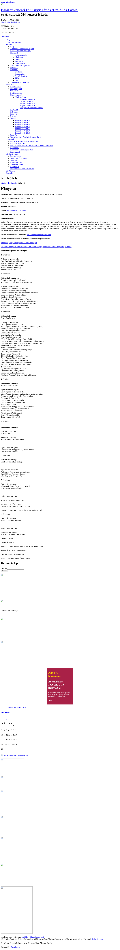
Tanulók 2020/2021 (22, 122)
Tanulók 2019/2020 (22, 125)
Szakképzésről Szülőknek (19, 82)
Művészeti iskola (12, 154)
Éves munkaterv (16, 162)
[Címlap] (2, 4)
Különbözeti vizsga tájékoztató (21, 150)
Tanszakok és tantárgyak (19, 158)
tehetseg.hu (19, 61)
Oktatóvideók (20, 63)
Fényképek (14, 135)
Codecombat (19, 74)
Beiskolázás (10, 139)
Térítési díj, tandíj (16, 165)
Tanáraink (14, 160)
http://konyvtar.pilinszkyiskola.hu (39, 235)
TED (17, 78)
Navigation (5, 36)
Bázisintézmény (16, 93)
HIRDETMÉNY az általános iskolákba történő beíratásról (31, 146)
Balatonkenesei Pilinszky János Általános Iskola (39, 10)
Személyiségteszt (21, 76)
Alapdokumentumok (27, 99)
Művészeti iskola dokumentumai (22, 169)
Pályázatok (14, 68)
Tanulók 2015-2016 (22, 133)
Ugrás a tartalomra (8, 2)
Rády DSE (14, 110)
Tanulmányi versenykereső (20, 66)
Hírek (8, 40)
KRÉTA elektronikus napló (20, 51)
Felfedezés (14, 70)
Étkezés (13, 116)
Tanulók (13, 118)
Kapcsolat (9, 173)
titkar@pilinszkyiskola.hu (10, 22)
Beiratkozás (14, 167)
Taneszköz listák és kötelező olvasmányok (25, 137)
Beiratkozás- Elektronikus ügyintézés (24, 141)
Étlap (12, 47)
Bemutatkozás (15, 87)
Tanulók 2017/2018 (22, 129)
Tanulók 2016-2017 (22, 131)
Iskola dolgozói (16, 89)
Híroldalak (14, 53)
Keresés (4, 568)
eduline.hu (19, 57)
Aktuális (9, 44)
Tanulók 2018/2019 (22, 127)
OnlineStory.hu (97, 939)
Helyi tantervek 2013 (27, 101)
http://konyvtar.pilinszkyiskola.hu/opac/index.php (19, 243)
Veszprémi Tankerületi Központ (22, 49)
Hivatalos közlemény (13, 42)
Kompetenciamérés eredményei (31, 108)
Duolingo (18, 72)
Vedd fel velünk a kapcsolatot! (33, 937)
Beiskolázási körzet (17, 143)
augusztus (5, 712)
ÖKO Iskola (10, 171)
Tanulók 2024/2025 (22, 120)
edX (16, 80)
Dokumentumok (16, 95)
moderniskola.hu (21, 55)
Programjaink (15, 152)
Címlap (3, 183)
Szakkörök (14, 91)
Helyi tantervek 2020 (27, 106)
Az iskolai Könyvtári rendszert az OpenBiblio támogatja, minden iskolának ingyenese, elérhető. (36, 247)
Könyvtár (13, 114)
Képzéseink (14, 148)
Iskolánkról (10, 84)
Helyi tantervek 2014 (27, 103)
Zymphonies (15, 947)
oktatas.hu (18, 59)
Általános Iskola (21, 97)
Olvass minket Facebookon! (16, 707)
